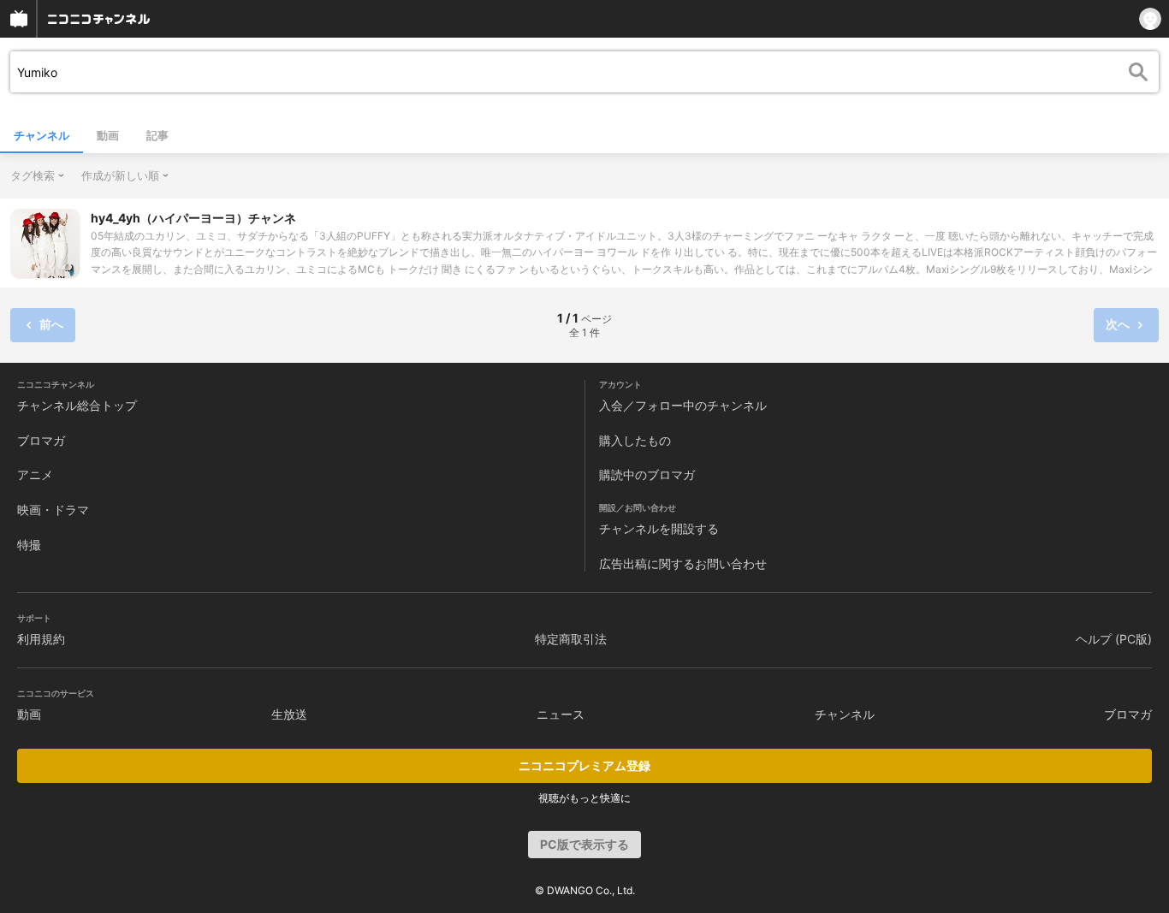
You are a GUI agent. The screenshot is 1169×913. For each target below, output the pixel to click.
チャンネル (41, 135)
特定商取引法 (571, 638)
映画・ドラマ (53, 509)
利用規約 (41, 638)
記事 (157, 135)
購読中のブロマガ (647, 474)
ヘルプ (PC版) (1114, 638)
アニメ (35, 474)
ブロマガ (41, 440)
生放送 (289, 714)
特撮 (29, 544)
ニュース (560, 714)
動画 (108, 135)
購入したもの (635, 440)
